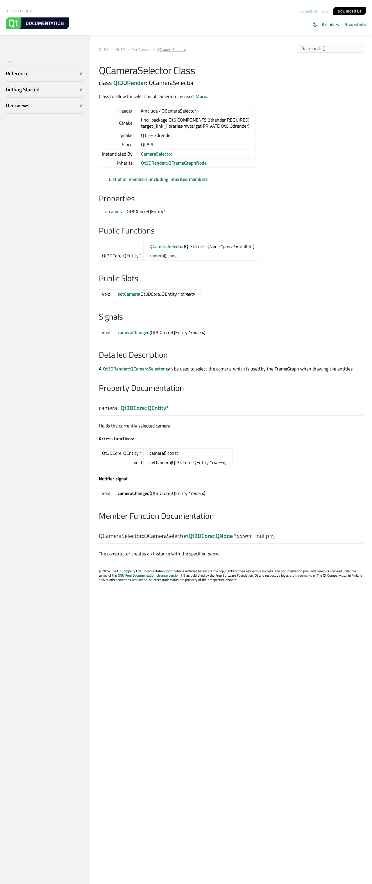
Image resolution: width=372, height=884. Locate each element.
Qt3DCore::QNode (211, 535)
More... (203, 96)
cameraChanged (134, 332)
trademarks (303, 575)
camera (116, 211)
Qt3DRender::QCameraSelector (134, 368)
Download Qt (349, 11)
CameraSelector (156, 153)
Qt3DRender (129, 82)
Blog (325, 11)
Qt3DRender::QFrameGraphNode (174, 162)
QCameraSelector (166, 246)
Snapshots (355, 24)
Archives (330, 24)
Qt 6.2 (104, 49)
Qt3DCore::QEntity (143, 407)
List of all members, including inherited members (158, 179)
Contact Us (308, 11)
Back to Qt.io (21, 11)
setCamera (128, 293)
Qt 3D (120, 49)
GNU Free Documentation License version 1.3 (151, 575)
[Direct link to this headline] (138, 199)
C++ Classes (141, 49)
